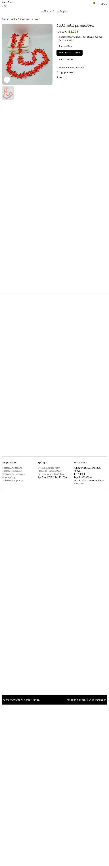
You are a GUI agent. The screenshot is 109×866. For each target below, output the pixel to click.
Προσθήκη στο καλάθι (69, 52)
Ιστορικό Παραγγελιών (50, 470)
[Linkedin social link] (74, 77)
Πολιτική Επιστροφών (13, 474)
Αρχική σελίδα (9, 19)
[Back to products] (102, 19)
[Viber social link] (80, 77)
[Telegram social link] (77, 77)
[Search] (88, 4)
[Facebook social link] (64, 77)
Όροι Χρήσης (9, 477)
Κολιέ (37, 19)
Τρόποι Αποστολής (12, 467)
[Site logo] (10, 3)
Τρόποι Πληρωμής (12, 470)
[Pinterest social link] (71, 77)
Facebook (79, 483)
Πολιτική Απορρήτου (13, 480)
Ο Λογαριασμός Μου (49, 467)
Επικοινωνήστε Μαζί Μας (51, 474)
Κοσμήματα (25, 19)
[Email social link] (67, 77)
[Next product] (105, 19)
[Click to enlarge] (7, 80)
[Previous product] (99, 19)
